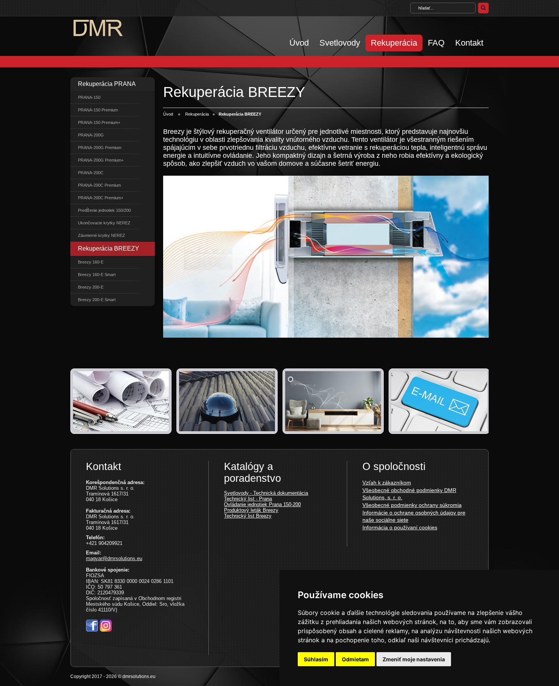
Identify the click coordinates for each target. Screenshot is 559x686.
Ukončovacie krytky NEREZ (104, 223)
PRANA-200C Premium (99, 185)
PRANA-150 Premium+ (99, 122)
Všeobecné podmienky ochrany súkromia (412, 505)
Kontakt (469, 43)
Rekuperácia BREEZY (108, 248)
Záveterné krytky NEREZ (101, 235)
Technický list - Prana (248, 499)
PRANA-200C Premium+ (100, 197)
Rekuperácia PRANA (107, 84)
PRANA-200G (91, 135)
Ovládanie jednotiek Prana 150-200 (262, 504)
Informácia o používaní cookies (399, 527)
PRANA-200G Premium (99, 147)
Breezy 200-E (90, 287)
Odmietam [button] (355, 659)
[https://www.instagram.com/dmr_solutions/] (106, 629)
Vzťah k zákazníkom (386, 483)
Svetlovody (339, 43)
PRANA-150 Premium (98, 110)
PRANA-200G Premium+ (101, 160)
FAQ (436, 43)
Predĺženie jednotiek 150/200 (104, 210)
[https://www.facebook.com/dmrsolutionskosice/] (92, 629)
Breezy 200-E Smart (97, 299)
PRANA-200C (90, 172)
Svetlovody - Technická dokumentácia (266, 493)
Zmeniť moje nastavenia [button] (414, 659)
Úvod (299, 43)
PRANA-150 (89, 97)
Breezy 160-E (90, 262)
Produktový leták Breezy (251, 510)
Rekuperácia (394, 43)
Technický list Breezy (248, 516)
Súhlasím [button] (316, 659)
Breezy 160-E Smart (97, 274)
